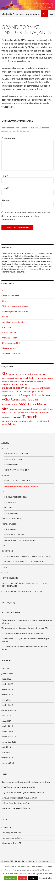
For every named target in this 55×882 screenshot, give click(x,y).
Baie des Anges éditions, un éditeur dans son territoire (25, 782)
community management (10, 382)
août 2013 (6, 747)
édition (12, 424)
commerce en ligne (46, 378)
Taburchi (30, 416)
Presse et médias (9, 332)
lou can (33, 399)
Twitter (30, 421)
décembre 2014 (8, 710)
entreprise (45, 387)
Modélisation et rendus (15, 497)
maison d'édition (9, 404)
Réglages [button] (33, 878)
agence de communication (20, 374)
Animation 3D (10, 502)
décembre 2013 (8, 736)
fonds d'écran (15, 391)
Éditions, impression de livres (14, 306)
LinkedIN (20, 400)
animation (40, 374)
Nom (4, 175)
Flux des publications (11, 832)
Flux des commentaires (11, 838)
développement (33, 388)
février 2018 (7, 689)
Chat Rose (33, 378)
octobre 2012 (7, 763)
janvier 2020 (7, 684)
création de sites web (14, 387)
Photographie (11, 529)
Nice (5, 408)
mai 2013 (5, 752)
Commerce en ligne (10, 295)
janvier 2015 (7, 705)
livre (25, 400)
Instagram (26, 396)
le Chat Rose (9, 399)
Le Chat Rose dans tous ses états (15, 803)
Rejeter (22, 878)
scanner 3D (43, 412)
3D (2, 290)
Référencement (11, 464)
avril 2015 (6, 700)
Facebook (4, 391)
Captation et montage (15, 535)
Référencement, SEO (10, 343)
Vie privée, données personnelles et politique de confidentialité (24, 584)
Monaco (42, 404)
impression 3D (11, 395)
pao (11, 409)
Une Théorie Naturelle (42, 421)
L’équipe (5, 567)
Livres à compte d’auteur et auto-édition (24, 562)
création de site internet (32, 381)
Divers (4, 301)
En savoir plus (45, 878)
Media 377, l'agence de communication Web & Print (21, 13)
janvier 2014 (7, 731)
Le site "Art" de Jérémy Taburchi (15, 808)
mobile (4, 316)
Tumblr (25, 421)
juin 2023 (5, 668)
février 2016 (7, 694)
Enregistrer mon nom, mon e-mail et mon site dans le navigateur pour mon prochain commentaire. (25, 216)
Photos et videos (9, 524)
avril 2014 (6, 715)
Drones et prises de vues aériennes (20, 540)
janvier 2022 (7, 673)
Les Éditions (7, 551)
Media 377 (28, 404)
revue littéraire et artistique (39, 409)
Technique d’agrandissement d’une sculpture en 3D (24, 628)
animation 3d (6, 378)
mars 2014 (6, 721)
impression (36, 391)
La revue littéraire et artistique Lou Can (19, 797)
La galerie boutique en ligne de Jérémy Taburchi (22, 792)
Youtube (4, 424)
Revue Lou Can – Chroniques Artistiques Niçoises (27, 556)
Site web (5, 200)
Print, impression (9, 337)
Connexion (6, 827)
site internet (5, 418)
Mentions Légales (9, 578)
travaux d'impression (12, 420)
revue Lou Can (8, 412)
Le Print (5, 475)
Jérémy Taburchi (41, 395)
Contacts (6, 572)
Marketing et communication (14, 311)
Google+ (26, 391)
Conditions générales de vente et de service (22, 591)
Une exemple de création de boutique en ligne (22, 633)
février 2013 (7, 757)
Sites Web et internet (10, 353)
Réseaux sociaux (8, 348)
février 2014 (7, 726)
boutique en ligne (21, 378)
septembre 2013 (8, 742)
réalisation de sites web (29, 413)
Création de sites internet (14, 384)
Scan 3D (8, 508)
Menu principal (51, 13)
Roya (18, 413)
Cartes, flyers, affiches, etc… (18, 481)
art (12, 378)
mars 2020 (6, 679)
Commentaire (9, 138)
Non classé (6, 327)
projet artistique (19, 409)
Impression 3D (11, 513)
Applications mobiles (11, 518)
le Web (4, 448)
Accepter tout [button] (10, 878)
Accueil (5, 443)
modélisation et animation (13, 322)
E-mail (5, 188)
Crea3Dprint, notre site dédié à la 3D (18, 787)
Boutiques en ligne (13, 459)
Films (3, 545)
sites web (16, 417)
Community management (16, 470)
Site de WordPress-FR (11, 843)
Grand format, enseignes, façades (21, 486)
